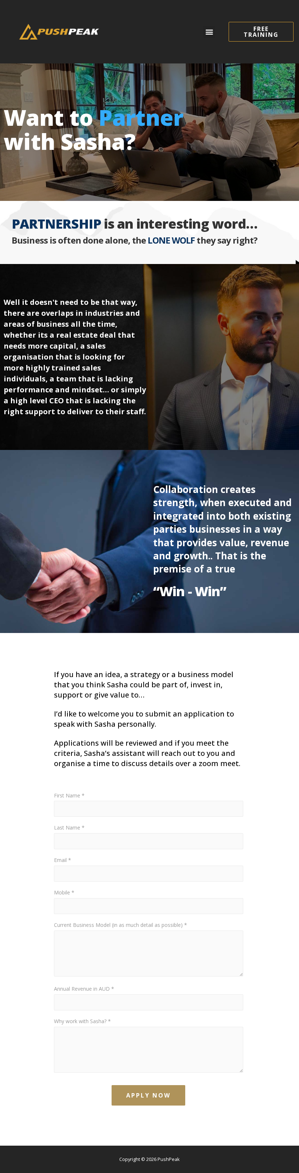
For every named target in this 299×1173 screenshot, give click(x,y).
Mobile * (64, 892)
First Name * (69, 795)
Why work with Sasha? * (82, 1021)
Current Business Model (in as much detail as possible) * (120, 924)
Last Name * (69, 827)
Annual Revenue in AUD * (84, 988)
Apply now (148, 1095)
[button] (209, 32)
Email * (62, 860)
